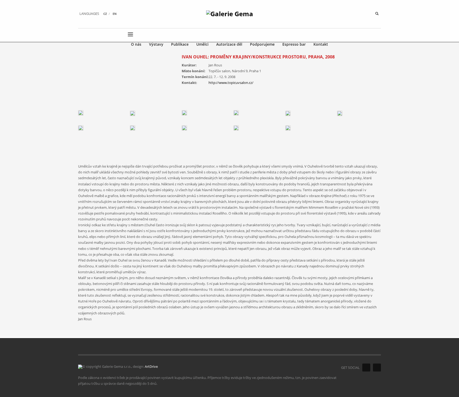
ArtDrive (151, 366)
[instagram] (377, 368)
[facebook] (366, 368)
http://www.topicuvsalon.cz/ (231, 82)
